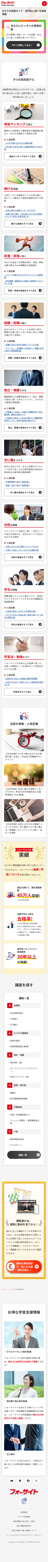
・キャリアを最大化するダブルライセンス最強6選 (23, 276)
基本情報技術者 (17, 1139)
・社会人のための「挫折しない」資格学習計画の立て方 (24, 683)
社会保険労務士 (17, 1013)
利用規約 (24, 1512)
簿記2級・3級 (16, 1062)
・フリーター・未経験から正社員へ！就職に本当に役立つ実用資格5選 (24, 349)
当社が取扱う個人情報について (24, 1530)
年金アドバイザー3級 (19, 1076)
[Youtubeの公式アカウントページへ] (12, 1481)
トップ (4, 1289)
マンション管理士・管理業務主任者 (24, 1121)
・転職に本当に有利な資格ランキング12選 (21, 344)
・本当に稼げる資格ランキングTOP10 (19, 210)
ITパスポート (16, 1145)
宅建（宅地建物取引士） (20, 1114)
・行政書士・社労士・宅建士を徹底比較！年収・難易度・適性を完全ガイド (24, 413)
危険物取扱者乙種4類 (19, 1046)
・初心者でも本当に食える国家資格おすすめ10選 (23, 148)
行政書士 (14, 1018)
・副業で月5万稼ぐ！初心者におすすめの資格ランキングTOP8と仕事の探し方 (23, 215)
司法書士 (14, 1024)
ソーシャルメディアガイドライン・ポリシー (24, 1535)
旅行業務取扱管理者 (19, 1098)
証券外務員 (15, 1040)
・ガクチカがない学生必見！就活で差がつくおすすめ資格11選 (24, 616)
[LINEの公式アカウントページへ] (20, 1481)
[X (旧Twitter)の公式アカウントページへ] (36, 1481)
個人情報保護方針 (24, 1526)
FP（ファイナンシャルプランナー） (24, 1069)
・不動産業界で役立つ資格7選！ (17, 482)
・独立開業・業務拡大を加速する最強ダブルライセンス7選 (24, 282)
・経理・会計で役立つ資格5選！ (17, 485)
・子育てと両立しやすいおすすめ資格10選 (21, 550)
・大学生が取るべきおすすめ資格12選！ (20, 611)
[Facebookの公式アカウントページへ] (28, 1481)
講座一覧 (23, 1154)
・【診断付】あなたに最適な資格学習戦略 (20, 678)
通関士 (13, 1092)
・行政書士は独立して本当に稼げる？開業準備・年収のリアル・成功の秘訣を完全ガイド (24, 419)
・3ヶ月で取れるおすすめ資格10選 (18, 143)
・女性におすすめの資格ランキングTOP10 (21, 546)
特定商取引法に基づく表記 (24, 1521)
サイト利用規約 (24, 1517)
